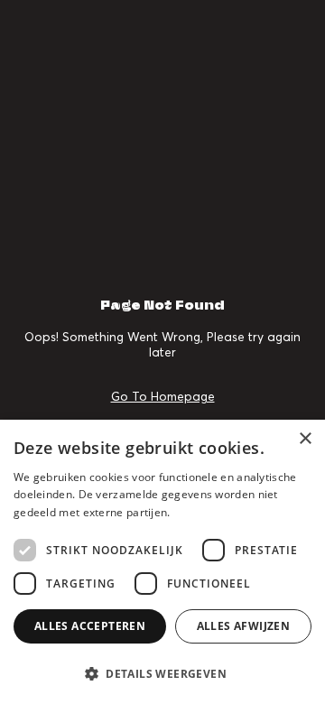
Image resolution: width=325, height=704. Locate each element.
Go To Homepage (163, 396)
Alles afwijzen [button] (244, 626)
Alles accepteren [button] (89, 626)
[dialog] (162, 562)
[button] (162, 672)
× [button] (304, 439)
